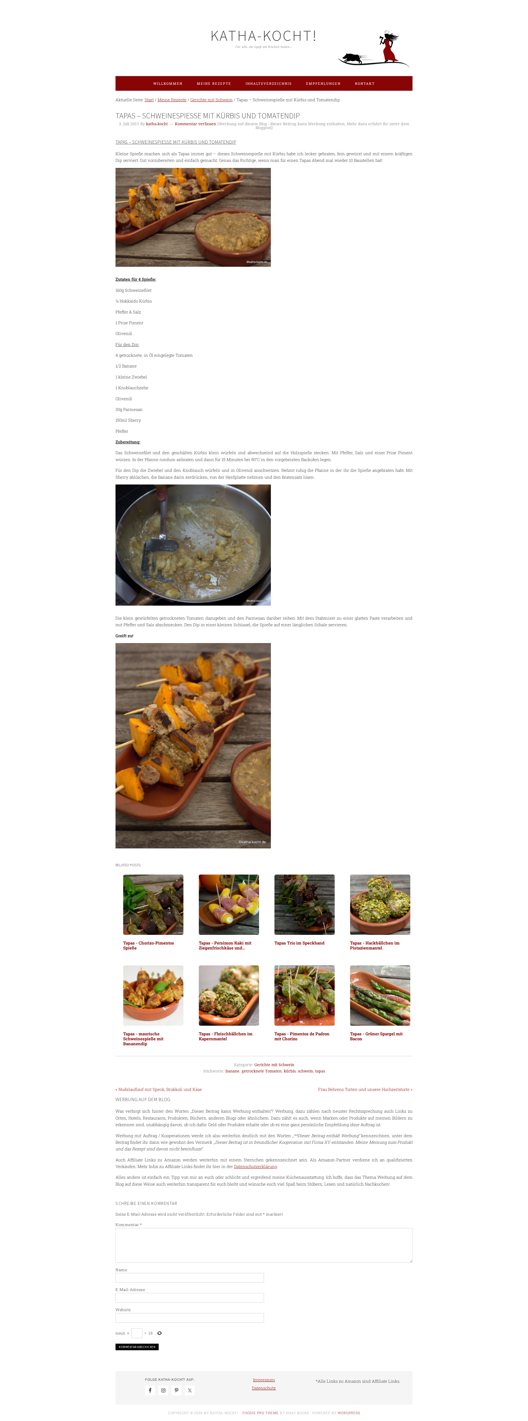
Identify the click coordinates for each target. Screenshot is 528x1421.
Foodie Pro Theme (261, 1413)
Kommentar (129, 1224)
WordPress (349, 1413)
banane (233, 1071)
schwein (305, 1071)
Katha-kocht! (264, 35)
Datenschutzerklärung (255, 1166)
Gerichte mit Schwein (274, 1065)
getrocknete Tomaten (262, 1071)
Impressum (264, 1379)
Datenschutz (264, 1388)
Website (123, 1309)
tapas (320, 1071)
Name (121, 1269)
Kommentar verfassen (195, 124)
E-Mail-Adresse (130, 1289)
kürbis (290, 1071)
